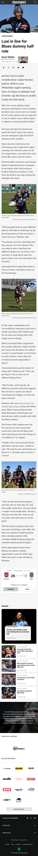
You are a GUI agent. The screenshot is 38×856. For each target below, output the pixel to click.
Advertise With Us (28, 844)
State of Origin (7, 36)
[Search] (35, 2)
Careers (8, 844)
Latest (27, 589)
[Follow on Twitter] (31, 818)
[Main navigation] (3, 2)
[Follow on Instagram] (35, 818)
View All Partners (19, 809)
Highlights (10, 589)
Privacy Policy (23, 840)
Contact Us (18, 844)
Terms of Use (14, 840)
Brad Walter (8, 57)
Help (12, 844)
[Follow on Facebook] (27, 818)
